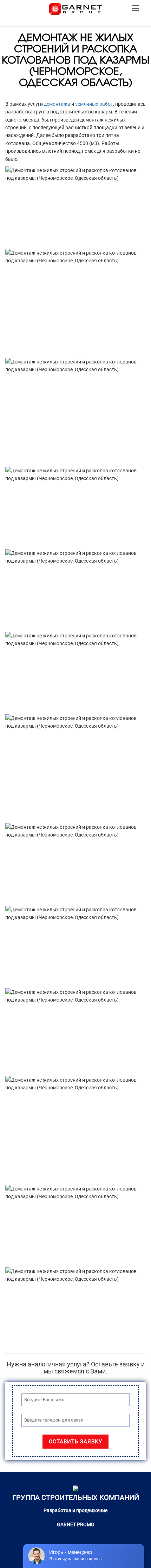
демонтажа (57, 104)
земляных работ (94, 104)
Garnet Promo (75, 1524)
